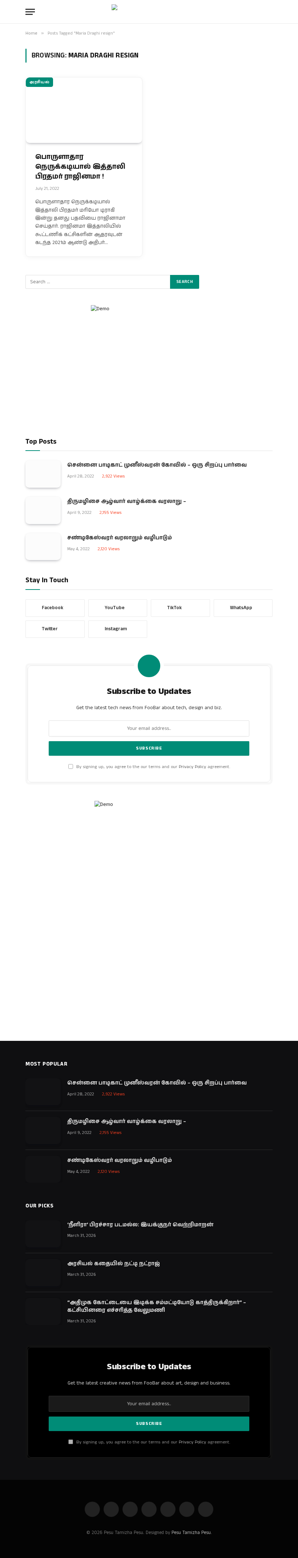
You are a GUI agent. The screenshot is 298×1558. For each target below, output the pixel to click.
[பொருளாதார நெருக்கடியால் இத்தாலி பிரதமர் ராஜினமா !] (84, 110)
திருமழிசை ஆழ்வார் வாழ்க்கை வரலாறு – (126, 501)
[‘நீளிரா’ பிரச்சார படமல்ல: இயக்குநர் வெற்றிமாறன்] (43, 1233)
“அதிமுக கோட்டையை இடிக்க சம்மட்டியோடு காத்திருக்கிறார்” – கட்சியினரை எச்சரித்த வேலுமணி (156, 1306)
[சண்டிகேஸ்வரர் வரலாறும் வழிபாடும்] (43, 546)
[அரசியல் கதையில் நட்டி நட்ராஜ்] (43, 1272)
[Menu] (30, 12)
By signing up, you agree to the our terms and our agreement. (152, 767)
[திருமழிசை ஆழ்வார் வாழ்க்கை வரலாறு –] (43, 510)
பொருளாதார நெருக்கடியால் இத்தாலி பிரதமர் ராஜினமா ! (80, 166)
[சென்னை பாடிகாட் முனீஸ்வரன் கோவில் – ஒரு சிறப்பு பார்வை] (43, 474)
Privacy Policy (192, 767)
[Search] (272, 12)
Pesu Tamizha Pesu (191, 1532)
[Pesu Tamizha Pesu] (149, 12)
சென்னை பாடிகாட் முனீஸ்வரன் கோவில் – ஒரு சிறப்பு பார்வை (157, 465)
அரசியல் (39, 82)
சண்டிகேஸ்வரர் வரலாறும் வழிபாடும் (119, 538)
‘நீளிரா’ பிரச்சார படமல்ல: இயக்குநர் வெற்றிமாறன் (140, 1225)
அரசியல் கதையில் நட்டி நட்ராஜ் (113, 1263)
